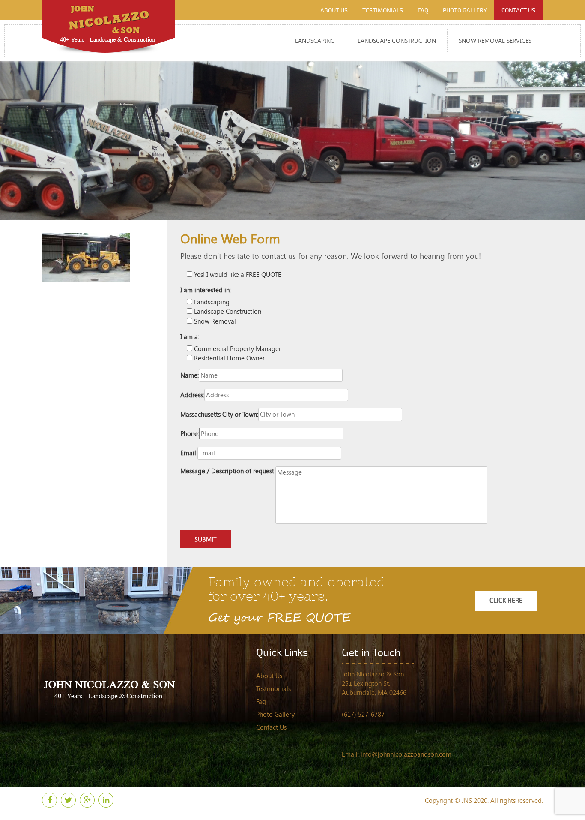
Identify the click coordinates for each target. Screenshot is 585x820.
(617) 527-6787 (363, 714)
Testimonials (382, 10)
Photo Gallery (465, 10)
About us (334, 10)
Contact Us (271, 727)
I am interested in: (205, 289)
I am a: (189, 336)
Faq (423, 10)
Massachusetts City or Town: (219, 414)
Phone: (189, 433)
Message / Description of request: (227, 470)
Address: (192, 394)
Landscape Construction (397, 40)
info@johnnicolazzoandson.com (406, 754)
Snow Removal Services (495, 40)
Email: (188, 452)
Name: (189, 375)
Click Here (505, 600)
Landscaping (315, 40)
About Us (269, 675)
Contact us (518, 10)
